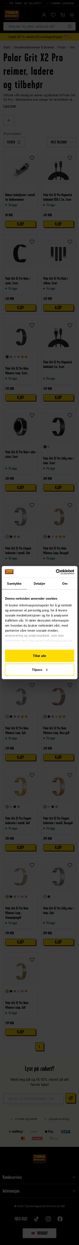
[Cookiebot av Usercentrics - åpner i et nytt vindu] (56, 572)
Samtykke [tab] (14, 583)
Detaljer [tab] (39, 583)
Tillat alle (39, 656)
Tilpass (37, 669)
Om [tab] (64, 583)
